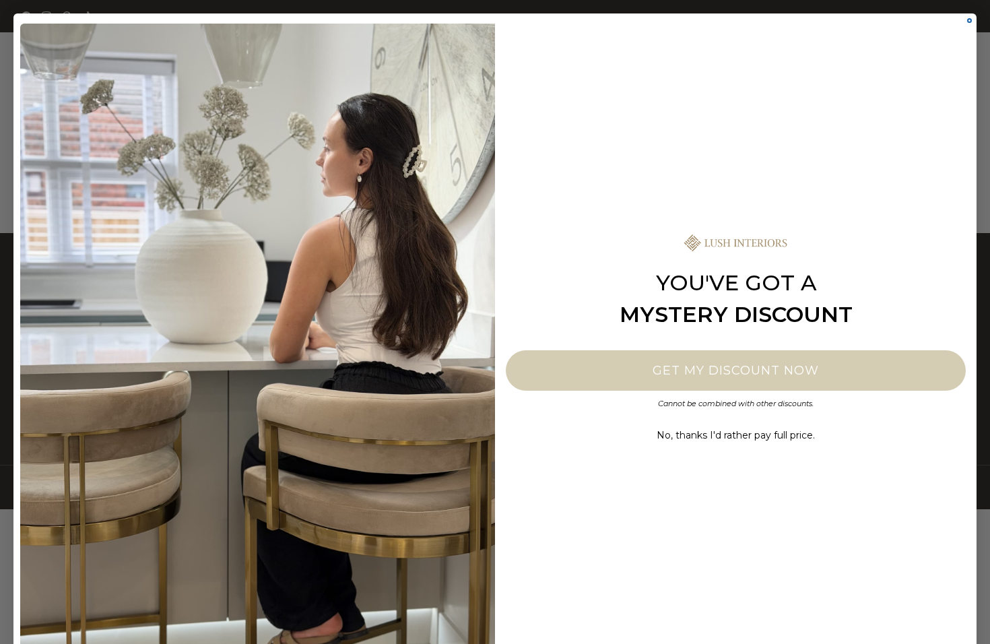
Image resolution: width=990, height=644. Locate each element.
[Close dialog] (969, 20)
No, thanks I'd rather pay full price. (736, 435)
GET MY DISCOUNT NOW (736, 370)
